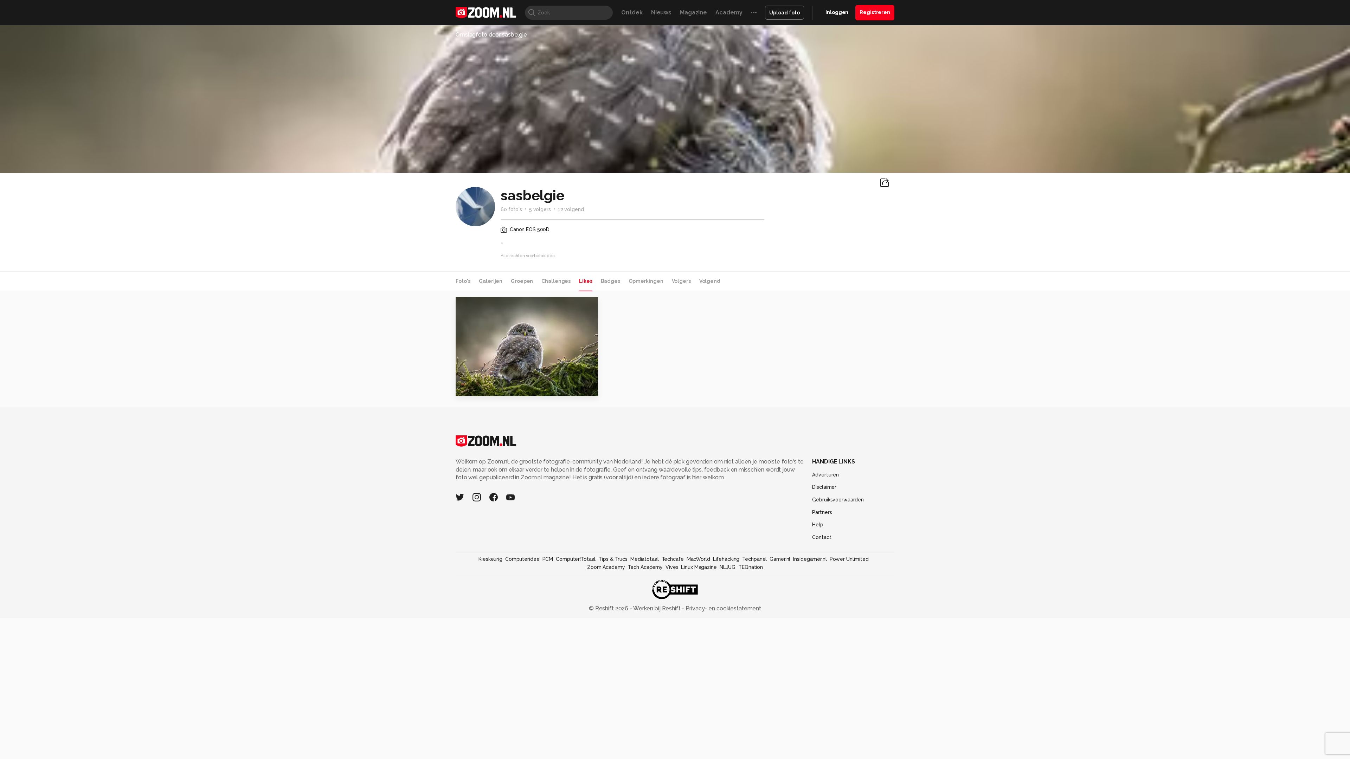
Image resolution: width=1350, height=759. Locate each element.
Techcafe (673, 559)
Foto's (463, 281)
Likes (585, 281)
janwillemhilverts (492, 305)
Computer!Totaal (576, 559)
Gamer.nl (780, 559)
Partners (822, 512)
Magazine (693, 12)
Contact (821, 537)
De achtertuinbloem (490, 387)
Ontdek (631, 12)
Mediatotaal (644, 559)
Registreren (875, 12)
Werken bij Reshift (657, 608)
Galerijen (490, 281)
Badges (610, 281)
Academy (728, 12)
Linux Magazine (698, 567)
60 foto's (511, 209)
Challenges (556, 281)
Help (817, 524)
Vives (672, 567)
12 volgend (571, 209)
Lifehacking (726, 559)
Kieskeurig (490, 559)
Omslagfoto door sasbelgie (491, 34)
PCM (547, 559)
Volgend (709, 281)
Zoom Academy (606, 567)
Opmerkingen (646, 281)
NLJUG (727, 567)
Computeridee (522, 559)
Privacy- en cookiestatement (722, 608)
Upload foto (784, 12)
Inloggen (836, 12)
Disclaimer (824, 487)
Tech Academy (645, 567)
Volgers (681, 281)
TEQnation (750, 567)
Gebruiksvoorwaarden (838, 499)
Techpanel (754, 559)
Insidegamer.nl (810, 559)
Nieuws (661, 12)
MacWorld (698, 559)
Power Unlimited (849, 559)
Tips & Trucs (613, 559)
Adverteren (825, 475)
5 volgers (540, 209)
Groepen (522, 281)
